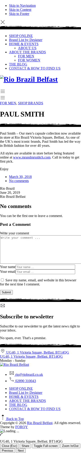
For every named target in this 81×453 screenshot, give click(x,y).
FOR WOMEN (29, 60)
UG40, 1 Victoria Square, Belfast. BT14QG (31, 356)
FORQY (21, 427)
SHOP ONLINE (21, 36)
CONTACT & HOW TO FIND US (35, 68)
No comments (19, 181)
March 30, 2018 (20, 177)
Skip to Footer (19, 14)
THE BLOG (18, 64)
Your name (8, 267)
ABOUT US (27, 48)
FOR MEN (26, 56)
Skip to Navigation (22, 5)
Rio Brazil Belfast (39, 423)
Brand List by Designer (25, 40)
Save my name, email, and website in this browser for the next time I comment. (38, 282)
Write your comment (14, 233)
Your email (8, 271)
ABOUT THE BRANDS (27, 52)
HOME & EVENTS (23, 44)
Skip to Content (20, 10)
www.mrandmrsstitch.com (31, 157)
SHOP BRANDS (30, 103)
